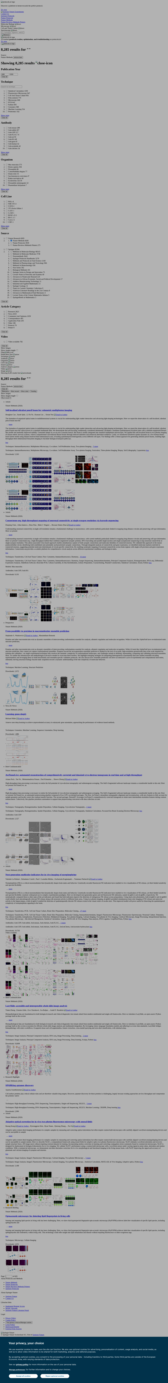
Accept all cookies (23, 1376)
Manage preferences (17, 1370)
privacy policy (22, 1364)
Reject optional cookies (55, 1376)
